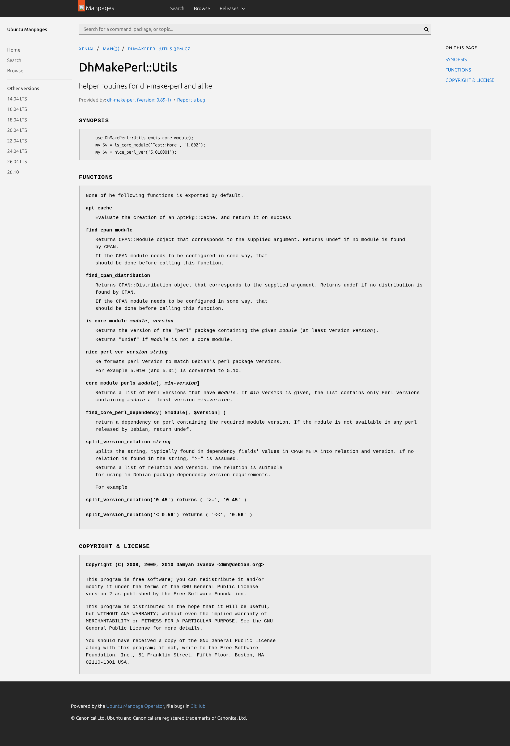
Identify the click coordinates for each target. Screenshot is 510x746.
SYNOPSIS (456, 59)
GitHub (198, 706)
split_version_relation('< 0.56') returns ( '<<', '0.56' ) (169, 514)
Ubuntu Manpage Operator (135, 706)
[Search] (426, 29)
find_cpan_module (109, 230)
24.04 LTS (17, 150)
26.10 (13, 171)
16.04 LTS (17, 109)
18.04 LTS (17, 119)
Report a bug (191, 99)
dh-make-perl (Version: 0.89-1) (139, 99)
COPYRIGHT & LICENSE (469, 80)
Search (177, 8)
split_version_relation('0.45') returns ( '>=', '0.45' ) (166, 500)
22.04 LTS (17, 140)
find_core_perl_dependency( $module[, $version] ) (156, 412)
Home (13, 49)
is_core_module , (129, 321)
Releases (229, 8)
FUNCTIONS (458, 69)
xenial (87, 48)
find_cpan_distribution (118, 275)
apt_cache (99, 208)
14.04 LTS (17, 98)
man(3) (111, 48)
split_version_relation (128, 442)
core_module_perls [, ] (143, 383)
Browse (202, 8)
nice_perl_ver (127, 352)
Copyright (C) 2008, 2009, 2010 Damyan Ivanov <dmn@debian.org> (175, 564)
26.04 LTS (17, 161)
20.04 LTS (17, 130)
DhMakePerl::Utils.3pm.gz (159, 48)
